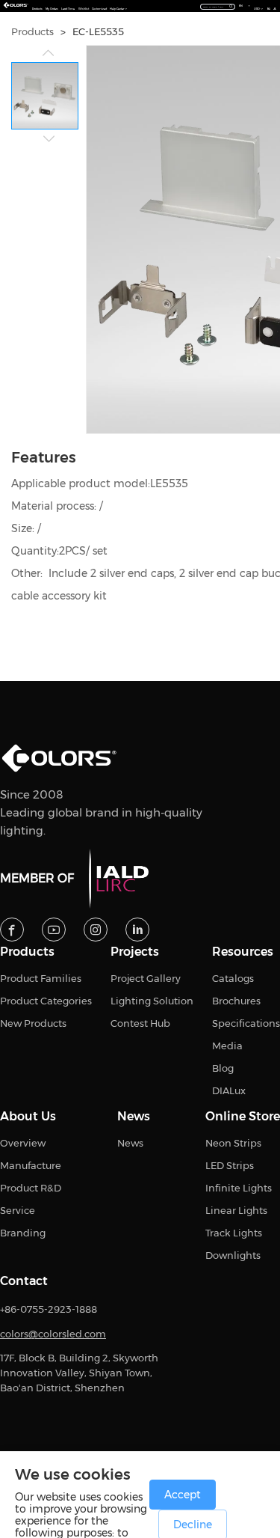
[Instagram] (96, 930)
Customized (99, 8)
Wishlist (83, 8)
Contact (24, 1281)
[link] (32, 32)
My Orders (52, 8)
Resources (242, 952)
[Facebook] (12, 930)
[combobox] (217, 6)
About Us (28, 1116)
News (133, 1116)
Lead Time (68, 8)
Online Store (242, 1116)
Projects (135, 952)
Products (37, 8)
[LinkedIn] (137, 930)
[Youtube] (54, 930)
